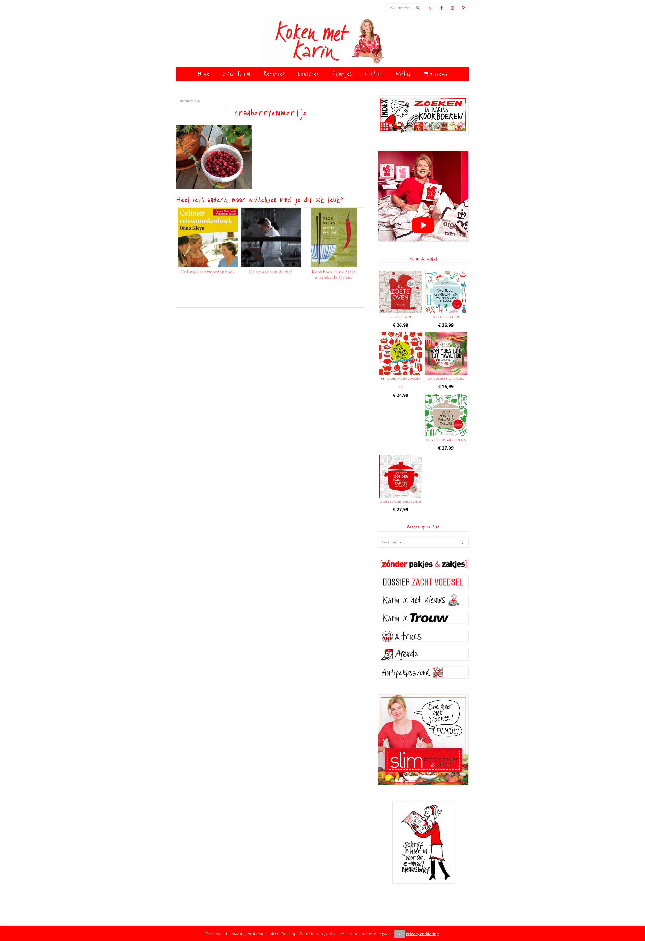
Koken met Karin (322, 41)
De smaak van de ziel (271, 272)
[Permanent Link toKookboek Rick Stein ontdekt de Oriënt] (334, 265)
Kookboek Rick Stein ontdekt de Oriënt (334, 274)
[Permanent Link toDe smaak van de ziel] (271, 265)
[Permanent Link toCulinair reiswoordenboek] (208, 265)
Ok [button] (399, 934)
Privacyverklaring (422, 933)
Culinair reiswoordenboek (208, 272)
